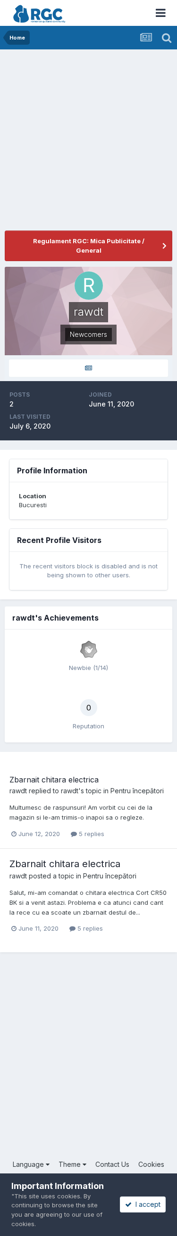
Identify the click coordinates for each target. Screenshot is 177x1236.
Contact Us (112, 1164)
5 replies (90, 833)
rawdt (18, 791)
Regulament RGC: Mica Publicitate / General (88, 245)
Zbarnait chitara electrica (54, 779)
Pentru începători (137, 791)
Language (29, 1164)
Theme (71, 1164)
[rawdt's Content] (88, 368)
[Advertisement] (88, 142)
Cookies (151, 1164)
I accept (146, 1204)
